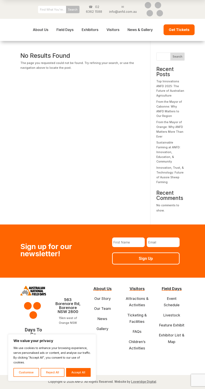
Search (177, 56)
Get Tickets (179, 30)
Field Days (65, 30)
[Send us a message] (160, 13)
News (102, 319)
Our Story (102, 298)
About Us (40, 30)
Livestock (171, 315)
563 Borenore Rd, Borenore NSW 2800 (67, 305)
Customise (26, 372)
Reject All (52, 372)
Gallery (102, 329)
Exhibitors (90, 30)
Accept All (78, 372)
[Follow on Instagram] (158, 5)
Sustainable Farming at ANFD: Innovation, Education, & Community (168, 152)
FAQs (137, 331)
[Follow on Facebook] (148, 5)
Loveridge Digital (143, 382)
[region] (52, 357)
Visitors (113, 30)
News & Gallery (140, 30)
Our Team (102, 308)
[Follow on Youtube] (150, 13)
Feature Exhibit (171, 325)
